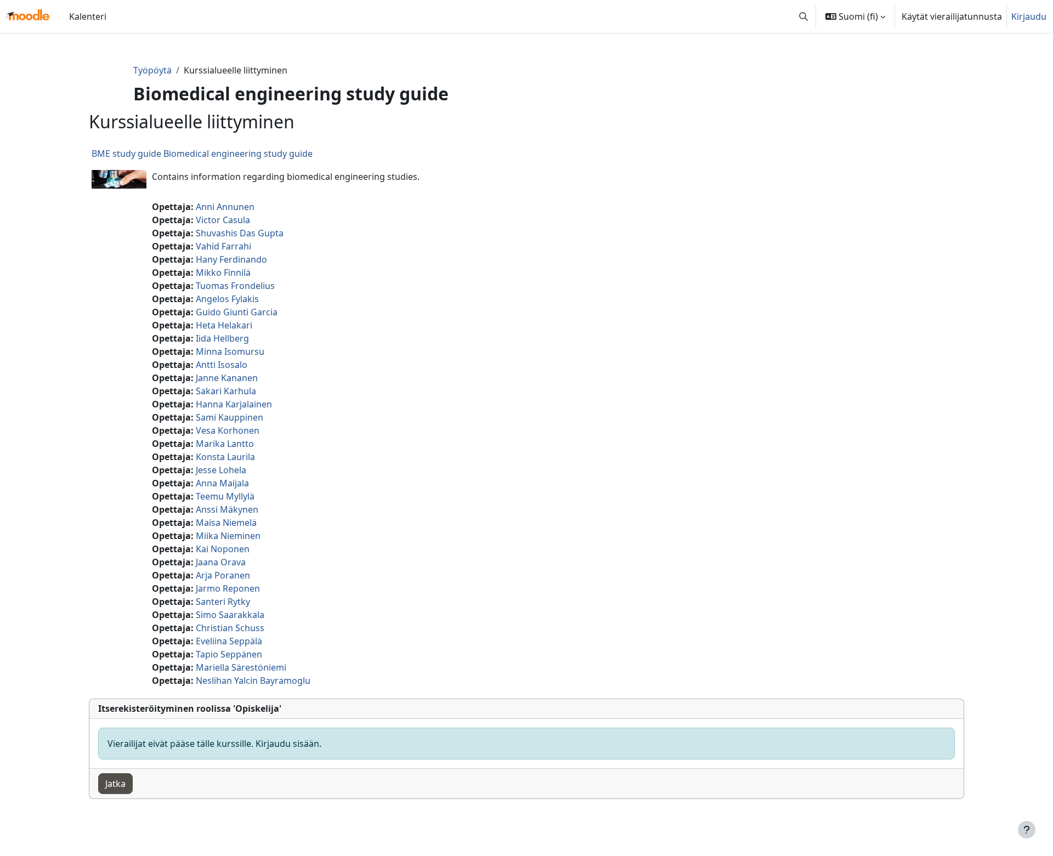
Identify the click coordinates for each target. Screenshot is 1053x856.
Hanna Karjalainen (234, 404)
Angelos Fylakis (227, 299)
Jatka (115, 784)
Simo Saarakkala (230, 615)
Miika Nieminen (228, 536)
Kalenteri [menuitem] (87, 16)
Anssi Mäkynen (227, 509)
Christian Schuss (230, 628)
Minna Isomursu (230, 351)
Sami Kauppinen (229, 417)
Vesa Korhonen (227, 430)
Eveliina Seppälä (229, 641)
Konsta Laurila (225, 457)
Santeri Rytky (223, 602)
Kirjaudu (1028, 16)
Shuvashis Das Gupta (240, 233)
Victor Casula (223, 220)
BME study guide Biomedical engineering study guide (202, 154)
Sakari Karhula (226, 391)
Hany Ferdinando (231, 259)
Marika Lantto (225, 444)
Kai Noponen (223, 549)
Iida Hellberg (222, 338)
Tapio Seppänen (229, 654)
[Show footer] (1026, 829)
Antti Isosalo (221, 365)
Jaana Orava (221, 562)
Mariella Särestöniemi (241, 667)
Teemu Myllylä (225, 496)
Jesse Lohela (221, 470)
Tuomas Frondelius (235, 286)
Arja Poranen (223, 575)
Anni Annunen (225, 207)
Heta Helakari (224, 325)
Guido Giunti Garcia (237, 312)
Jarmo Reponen (228, 588)
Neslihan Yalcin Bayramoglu (253, 680)
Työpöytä (152, 70)
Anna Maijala (222, 483)
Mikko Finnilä (223, 273)
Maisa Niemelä (226, 523)
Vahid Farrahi (223, 246)
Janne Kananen (227, 378)
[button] (803, 16)
